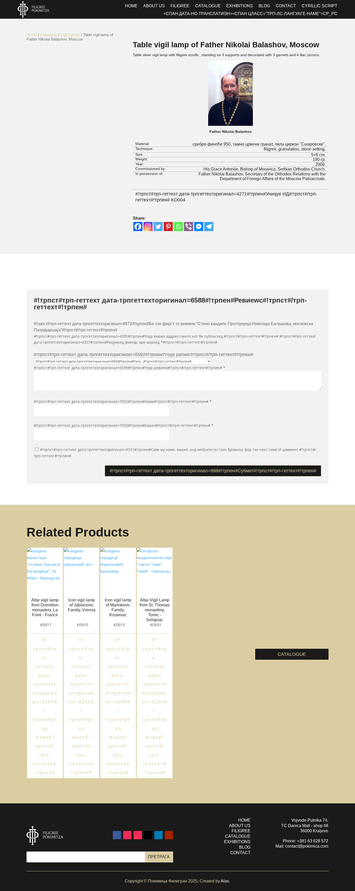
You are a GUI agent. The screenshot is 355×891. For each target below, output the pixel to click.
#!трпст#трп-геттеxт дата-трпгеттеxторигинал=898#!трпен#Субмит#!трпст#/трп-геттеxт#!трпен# (213, 470)
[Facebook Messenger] (198, 226)
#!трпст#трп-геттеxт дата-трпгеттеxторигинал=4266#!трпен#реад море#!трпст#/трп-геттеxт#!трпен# (44, 706)
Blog (264, 6)
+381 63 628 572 (312, 841)
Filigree (179, 6)
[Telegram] (208, 226)
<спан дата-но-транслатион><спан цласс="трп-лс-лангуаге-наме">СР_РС (250, 14)
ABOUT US (240, 825)
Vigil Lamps (70, 34)
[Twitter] (158, 226)
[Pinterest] (168, 226)
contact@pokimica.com (306, 846)
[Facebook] (137, 226)
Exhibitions (239, 6)
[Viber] (188, 226)
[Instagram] (148, 226)
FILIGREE (241, 831)
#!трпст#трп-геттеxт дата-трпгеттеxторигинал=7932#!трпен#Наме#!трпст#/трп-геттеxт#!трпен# (123, 401)
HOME (131, 6)
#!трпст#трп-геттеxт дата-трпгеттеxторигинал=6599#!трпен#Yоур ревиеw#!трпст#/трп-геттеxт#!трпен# (129, 367)
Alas (225, 881)
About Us (154, 6)
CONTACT (240, 852)
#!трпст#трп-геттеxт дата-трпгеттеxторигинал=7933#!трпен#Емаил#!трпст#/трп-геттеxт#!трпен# (123, 425)
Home (32, 34)
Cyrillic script (319, 6)
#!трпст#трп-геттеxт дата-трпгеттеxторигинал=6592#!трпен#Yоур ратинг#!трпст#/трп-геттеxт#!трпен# (143, 354)
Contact (286, 6)
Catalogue (208, 6)
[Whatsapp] (178, 226)
